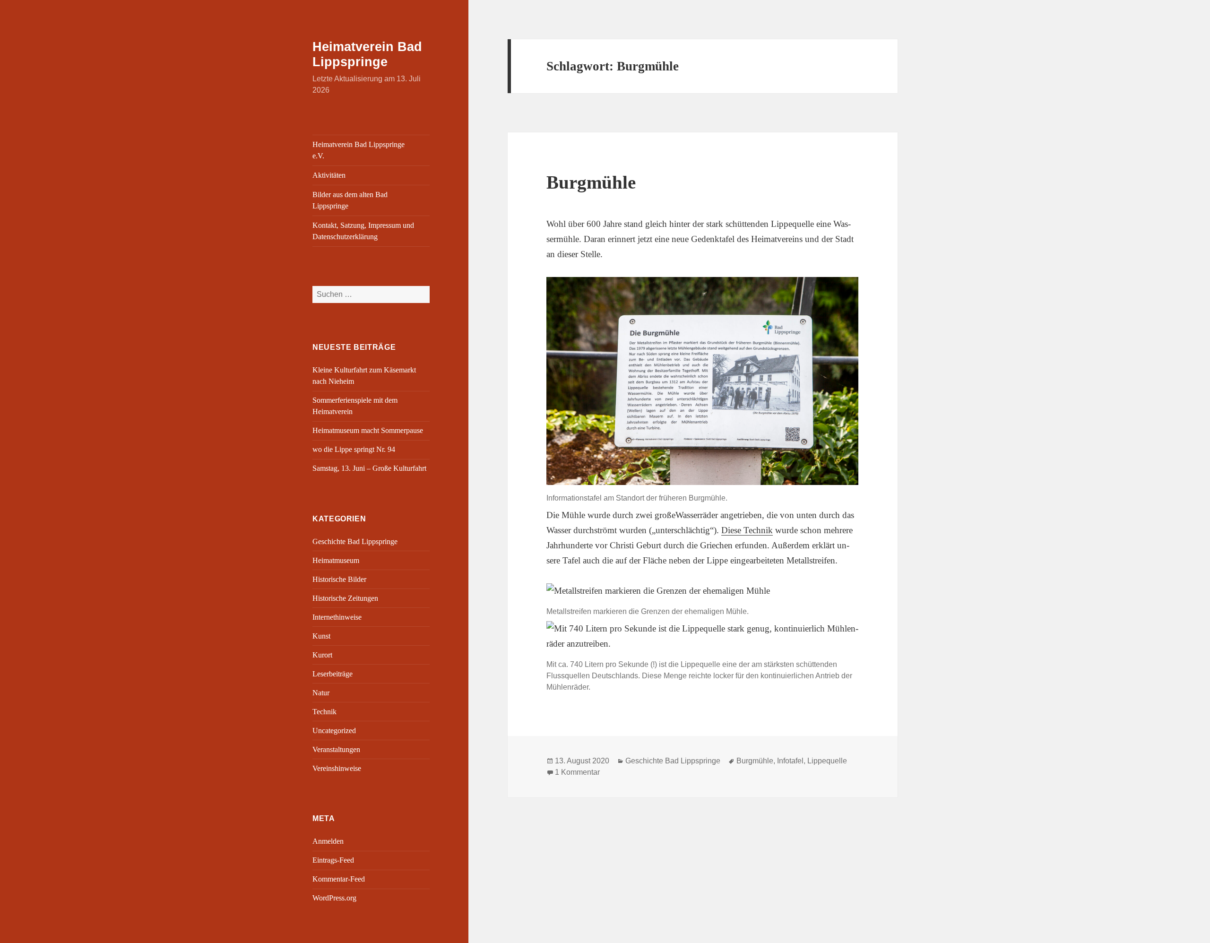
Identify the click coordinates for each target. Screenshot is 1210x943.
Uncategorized (334, 731)
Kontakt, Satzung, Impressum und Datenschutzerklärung (363, 231)
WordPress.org (334, 898)
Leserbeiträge (332, 674)
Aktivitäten (329, 175)
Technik (324, 712)
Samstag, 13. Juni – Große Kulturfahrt (369, 468)
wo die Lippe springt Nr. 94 (353, 449)
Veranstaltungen (336, 749)
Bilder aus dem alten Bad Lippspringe (350, 200)
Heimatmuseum (335, 560)
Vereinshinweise (336, 768)
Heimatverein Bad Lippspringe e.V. (358, 150)
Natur (320, 693)
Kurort (322, 655)
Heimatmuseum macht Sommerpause (367, 430)
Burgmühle (591, 182)
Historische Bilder (339, 579)
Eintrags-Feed (333, 860)
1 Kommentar (577, 772)
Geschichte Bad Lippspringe (355, 541)
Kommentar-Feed (338, 879)
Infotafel (790, 761)
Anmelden (328, 841)
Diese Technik (747, 530)
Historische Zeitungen (345, 598)
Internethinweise (337, 617)
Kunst (321, 636)
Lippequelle (827, 761)
